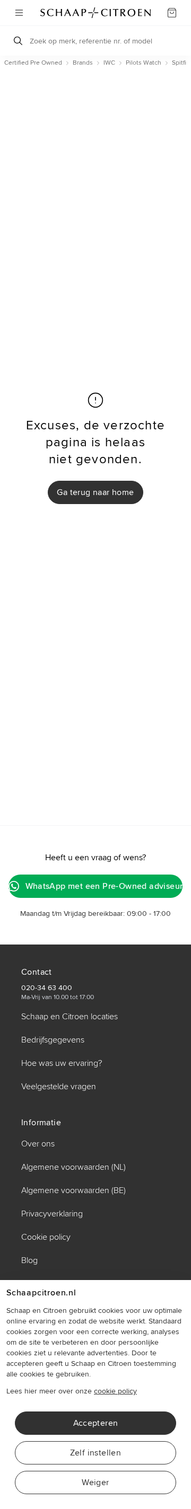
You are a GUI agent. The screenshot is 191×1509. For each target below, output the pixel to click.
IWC (109, 63)
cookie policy (115, 1391)
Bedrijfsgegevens (52, 1040)
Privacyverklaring (52, 1213)
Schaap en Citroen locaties (69, 1016)
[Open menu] (19, 12)
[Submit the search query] (18, 40)
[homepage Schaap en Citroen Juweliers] (95, 12)
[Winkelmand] (172, 12)
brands (83, 63)
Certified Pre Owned (33, 63)
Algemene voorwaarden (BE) (73, 1190)
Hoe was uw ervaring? (61, 1063)
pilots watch (143, 63)
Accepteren (95, 1423)
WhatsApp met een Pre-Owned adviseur (104, 886)
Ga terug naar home (95, 492)
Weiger (95, 1482)
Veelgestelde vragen (58, 1086)
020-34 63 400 (46, 987)
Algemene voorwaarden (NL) (73, 1167)
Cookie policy (46, 1237)
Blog (29, 1260)
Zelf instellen (95, 1453)
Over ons (38, 1144)
